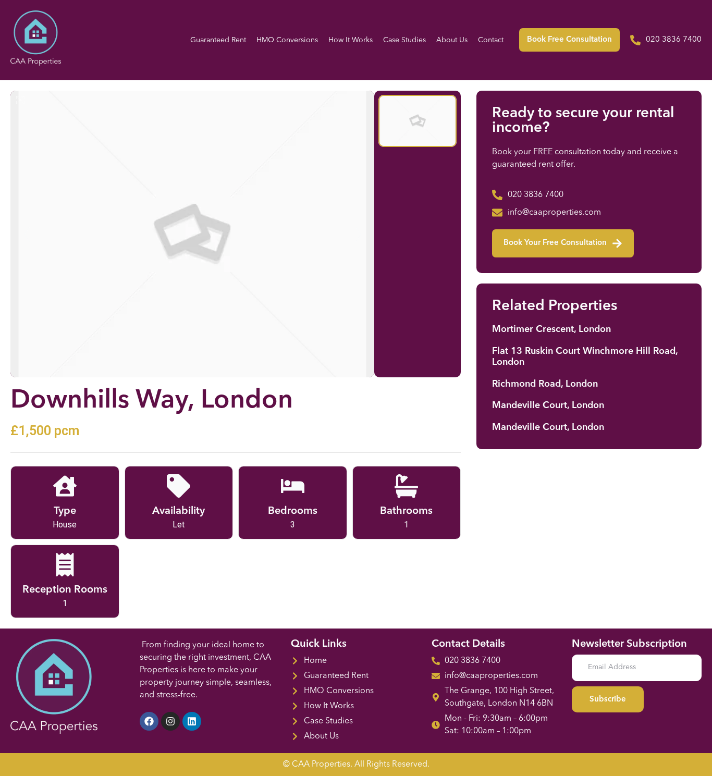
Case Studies (404, 40)
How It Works (350, 40)
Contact (491, 40)
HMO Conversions (287, 40)
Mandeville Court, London (548, 405)
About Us (452, 40)
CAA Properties (321, 764)
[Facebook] (149, 721)
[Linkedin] (191, 721)
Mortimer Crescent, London (551, 329)
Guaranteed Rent (218, 40)
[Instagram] (170, 721)
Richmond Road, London (545, 384)
